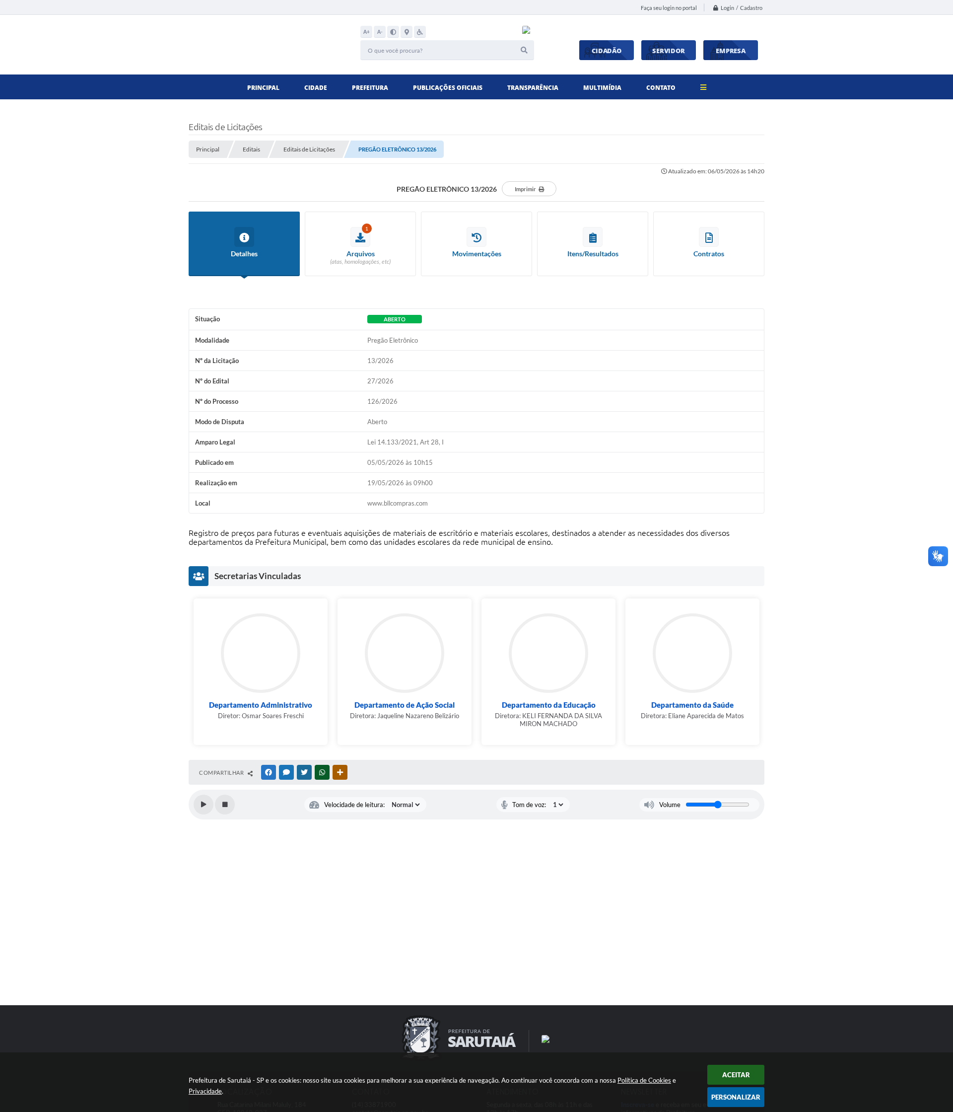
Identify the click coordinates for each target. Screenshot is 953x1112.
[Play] (203, 805)
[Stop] (225, 805)
